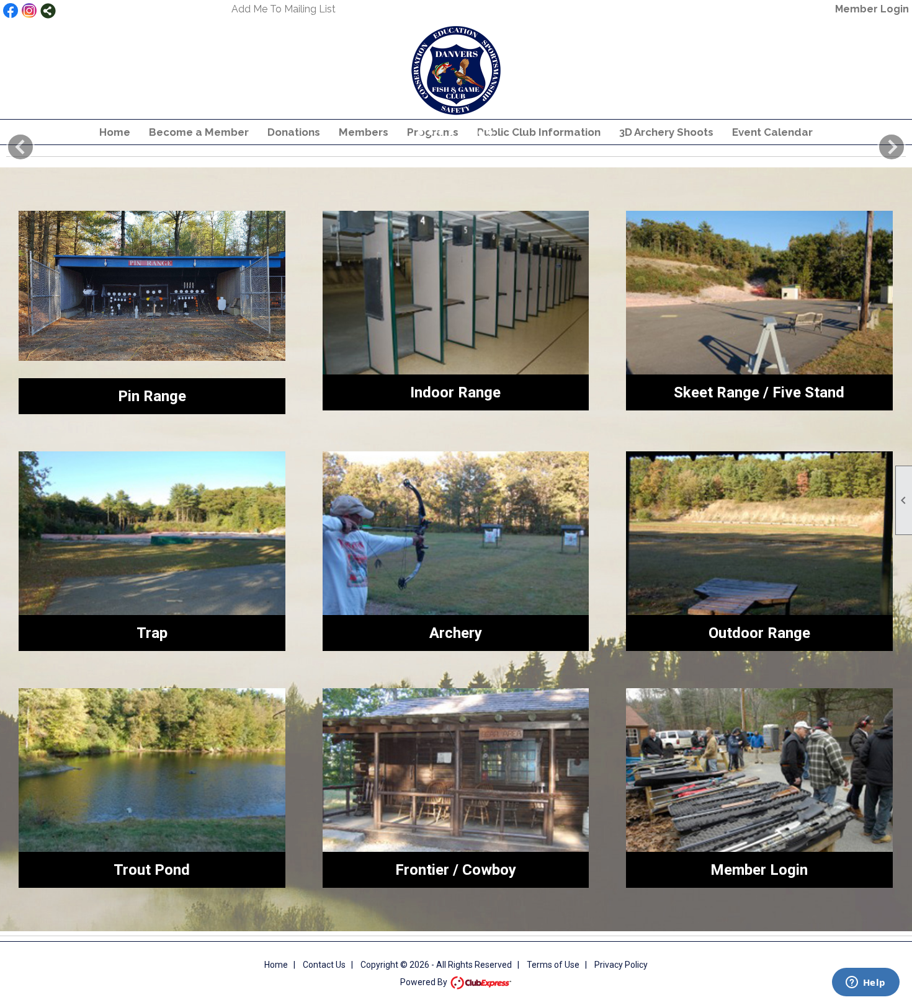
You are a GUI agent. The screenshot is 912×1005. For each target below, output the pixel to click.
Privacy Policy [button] (621, 965)
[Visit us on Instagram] (29, 11)
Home (276, 965)
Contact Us (324, 965)
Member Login (872, 9)
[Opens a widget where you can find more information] (865, 983)
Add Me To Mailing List (283, 9)
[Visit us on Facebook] (11, 11)
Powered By (424, 982)
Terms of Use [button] (553, 965)
